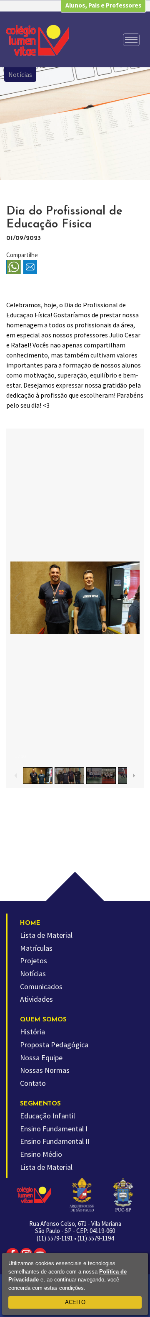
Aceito (75, 1302)
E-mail (30, 267)
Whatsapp (13, 267)
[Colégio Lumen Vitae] (37, 40)
